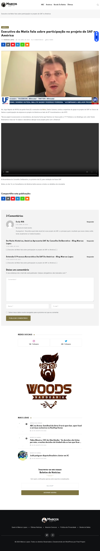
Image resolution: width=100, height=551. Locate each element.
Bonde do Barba (60, 5)
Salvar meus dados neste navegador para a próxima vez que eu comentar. (33, 312)
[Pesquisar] (98, 5)
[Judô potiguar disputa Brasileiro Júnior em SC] (23, 455)
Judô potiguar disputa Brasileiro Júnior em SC (49, 456)
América (49, 5)
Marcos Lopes (9, 39)
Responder (90, 222)
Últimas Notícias (36, 527)
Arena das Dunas (36, 423)
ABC (42, 5)
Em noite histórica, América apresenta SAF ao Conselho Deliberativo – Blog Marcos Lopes (45, 242)
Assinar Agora (50, 492)
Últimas (70, 5)
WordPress (69, 542)
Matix (44, 109)
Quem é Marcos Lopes (19, 527)
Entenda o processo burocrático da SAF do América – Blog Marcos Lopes (39, 257)
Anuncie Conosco (51, 527)
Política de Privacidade (68, 527)
